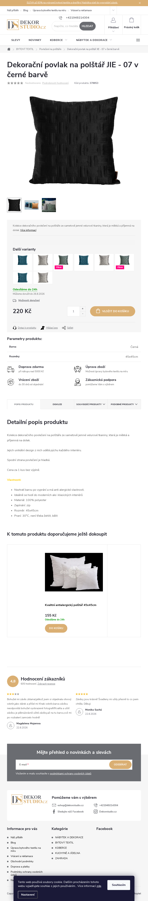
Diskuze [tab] (57, 404)
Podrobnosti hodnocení (55, 83)
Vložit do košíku (115, 311)
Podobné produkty (122, 404)
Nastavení (27, 895)
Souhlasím (119, 885)
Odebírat (120, 764)
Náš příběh (13, 10)
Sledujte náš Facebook (71, 811)
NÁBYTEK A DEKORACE (69, 837)
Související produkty (88, 404)
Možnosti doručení (29, 300)
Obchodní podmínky (22, 861)
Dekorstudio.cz (108, 811)
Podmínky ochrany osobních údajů (27, 873)
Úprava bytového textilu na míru (49, 10)
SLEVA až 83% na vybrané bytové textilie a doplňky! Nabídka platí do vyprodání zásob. (72, 2)
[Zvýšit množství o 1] (83, 308)
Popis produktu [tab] (23, 404)
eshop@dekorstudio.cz (71, 805)
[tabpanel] (74, 591)
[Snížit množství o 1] (83, 313)
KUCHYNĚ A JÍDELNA (67, 853)
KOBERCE (61, 848)
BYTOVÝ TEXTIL (64, 842)
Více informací (28, 230)
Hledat (87, 26)
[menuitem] (15, 40)
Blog (25, 10)
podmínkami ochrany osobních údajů (70, 773)
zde (99, 886)
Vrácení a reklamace (81, 10)
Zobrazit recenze (46, 683)
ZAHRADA (61, 858)
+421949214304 (108, 805)
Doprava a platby (20, 866)
